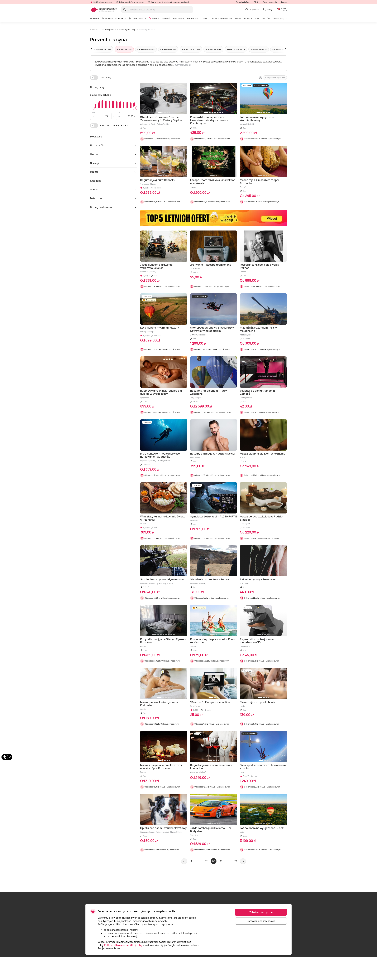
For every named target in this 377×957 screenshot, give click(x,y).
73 (235, 861)
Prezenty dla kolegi (168, 49)
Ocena (93, 189)
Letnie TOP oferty (243, 18)
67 (206, 861)
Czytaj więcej (183, 64)
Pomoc (284, 2)
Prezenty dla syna (147, 29)
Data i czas (96, 198)
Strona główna (109, 29)
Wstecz (95, 29)
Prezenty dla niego (127, 29)
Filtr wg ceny (97, 87)
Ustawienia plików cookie (261, 921)
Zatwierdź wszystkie (261, 912)
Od (93, 112)
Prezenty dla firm (242, 2)
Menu (96, 18)
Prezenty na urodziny (197, 18)
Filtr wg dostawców (101, 207)
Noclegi (94, 163)
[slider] (92, 108)
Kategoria (95, 180)
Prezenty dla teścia (259, 49)
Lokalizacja (137, 18)
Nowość (166, 18)
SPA (257, 18)
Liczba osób (97, 145)
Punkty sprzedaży (270, 2)
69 (220, 861)
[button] (96, 49)
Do (119, 112)
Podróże (266, 18)
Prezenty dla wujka (213, 49)
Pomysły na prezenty (115, 18)
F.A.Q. (256, 2)
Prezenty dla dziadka (145, 49)
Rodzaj (94, 171)
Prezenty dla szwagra (236, 49)
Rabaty (155, 18)
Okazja (94, 154)
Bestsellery (178, 18)
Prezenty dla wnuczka (191, 49)
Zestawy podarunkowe (221, 18)
